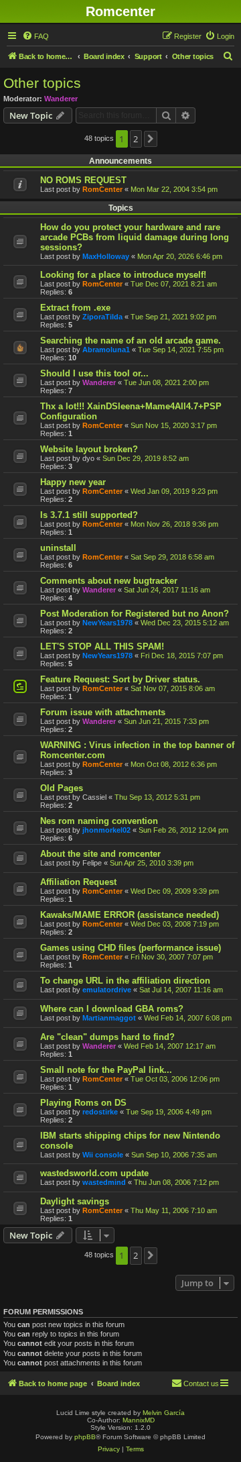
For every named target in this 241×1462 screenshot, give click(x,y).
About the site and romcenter (100, 854)
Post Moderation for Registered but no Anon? (134, 614)
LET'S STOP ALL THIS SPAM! (102, 646)
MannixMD (139, 1420)
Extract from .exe (75, 308)
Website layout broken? (89, 449)
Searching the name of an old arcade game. (130, 340)
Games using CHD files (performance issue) (130, 948)
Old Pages (61, 788)
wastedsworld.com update (94, 1173)
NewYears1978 (107, 623)
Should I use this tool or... (94, 373)
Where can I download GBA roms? (111, 1009)
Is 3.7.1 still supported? (89, 515)
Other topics (42, 83)
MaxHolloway (105, 256)
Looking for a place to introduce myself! (123, 275)
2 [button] (135, 139)
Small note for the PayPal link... (106, 1070)
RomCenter (102, 189)
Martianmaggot (109, 1018)
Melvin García (164, 1412)
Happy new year (73, 482)
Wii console (102, 1155)
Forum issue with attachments (102, 712)
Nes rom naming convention (99, 821)
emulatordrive (106, 990)
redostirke (100, 1112)
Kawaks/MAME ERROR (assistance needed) (129, 915)
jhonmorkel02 (106, 830)
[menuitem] (35, 36)
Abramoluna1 (106, 350)
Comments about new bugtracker (108, 581)
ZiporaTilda (102, 317)
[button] (150, 139)
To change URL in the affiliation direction (125, 981)
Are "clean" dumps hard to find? (107, 1037)
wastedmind (104, 1182)
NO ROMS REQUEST (83, 180)
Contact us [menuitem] (201, 1383)
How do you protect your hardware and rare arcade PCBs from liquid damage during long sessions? (134, 237)
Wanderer (61, 99)
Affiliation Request (78, 882)
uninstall (58, 548)
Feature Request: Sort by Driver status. (120, 679)
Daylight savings (74, 1201)
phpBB (85, 1437)
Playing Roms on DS (83, 1103)
